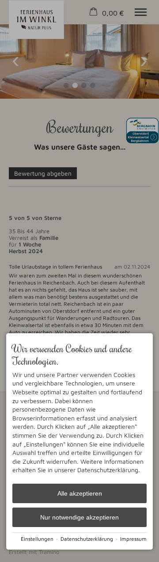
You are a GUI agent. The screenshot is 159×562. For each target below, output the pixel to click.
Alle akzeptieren (79, 493)
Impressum (133, 539)
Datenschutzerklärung (87, 539)
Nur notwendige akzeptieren (79, 517)
